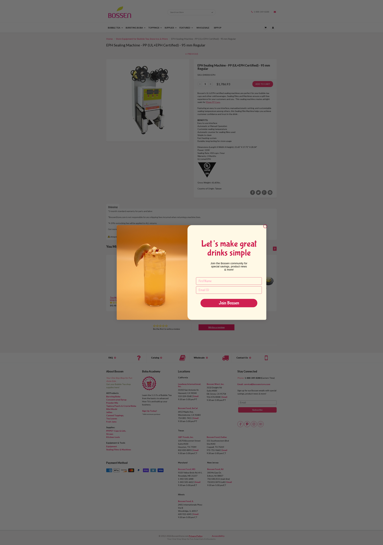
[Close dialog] (265, 226)
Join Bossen (229, 303)
